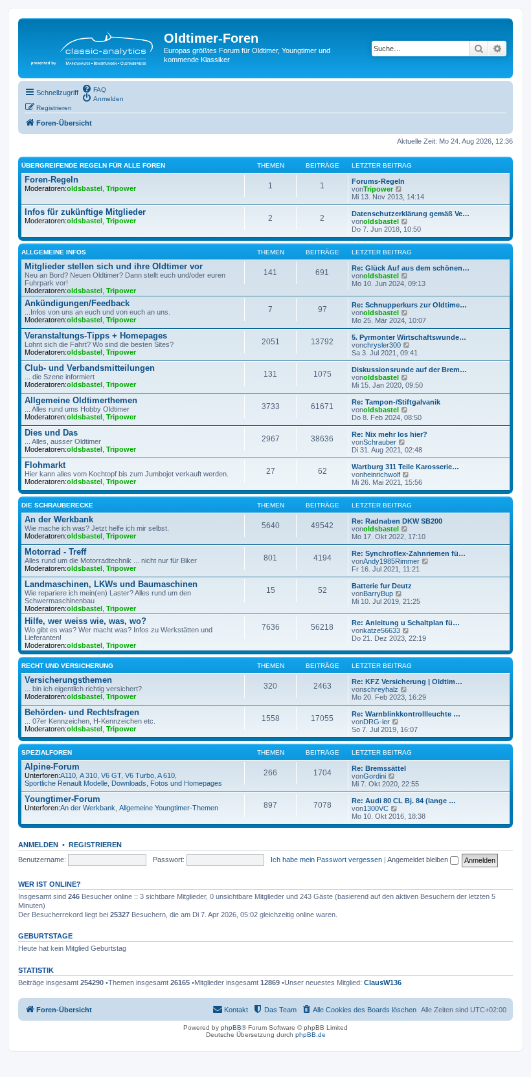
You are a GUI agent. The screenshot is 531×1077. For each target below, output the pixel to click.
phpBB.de (310, 1034)
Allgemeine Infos (53, 252)
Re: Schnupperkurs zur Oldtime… (409, 305)
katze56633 (381, 630)
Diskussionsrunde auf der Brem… (409, 369)
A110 (68, 775)
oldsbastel (84, 188)
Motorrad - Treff (55, 552)
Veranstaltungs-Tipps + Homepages (96, 335)
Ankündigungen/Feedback (77, 303)
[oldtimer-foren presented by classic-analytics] (92, 44)
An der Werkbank (59, 519)
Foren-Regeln (51, 179)
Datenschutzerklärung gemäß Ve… (410, 213)
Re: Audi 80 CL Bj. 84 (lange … (404, 801)
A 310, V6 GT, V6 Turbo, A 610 (127, 775)
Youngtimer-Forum (62, 799)
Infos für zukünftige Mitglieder (85, 212)
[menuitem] (94, 88)
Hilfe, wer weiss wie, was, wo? (85, 621)
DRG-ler (376, 722)
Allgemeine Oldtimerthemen (81, 400)
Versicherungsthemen (68, 680)
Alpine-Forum (52, 767)
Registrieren (95, 845)
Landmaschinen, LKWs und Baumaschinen (111, 584)
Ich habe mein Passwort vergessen (326, 859)
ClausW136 (382, 982)
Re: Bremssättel (379, 768)
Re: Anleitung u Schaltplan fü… (406, 623)
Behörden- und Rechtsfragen (82, 712)
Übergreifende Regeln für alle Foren (93, 165)
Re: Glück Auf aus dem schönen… (410, 268)
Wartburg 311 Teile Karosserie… (405, 467)
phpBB (231, 1027)
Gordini (374, 776)
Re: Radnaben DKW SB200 (397, 521)
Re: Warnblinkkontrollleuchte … (406, 714)
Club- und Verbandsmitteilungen (90, 368)
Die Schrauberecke (57, 505)
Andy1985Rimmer (391, 561)
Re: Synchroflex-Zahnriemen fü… (409, 553)
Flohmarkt (45, 465)
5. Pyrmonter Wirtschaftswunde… (409, 337)
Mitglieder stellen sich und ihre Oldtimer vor (114, 266)
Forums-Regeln (378, 181)
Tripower (121, 188)
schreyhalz (380, 689)
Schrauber (379, 442)
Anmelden (38, 845)
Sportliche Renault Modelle (66, 783)
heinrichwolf (381, 474)
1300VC (376, 808)
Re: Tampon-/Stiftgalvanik (396, 402)
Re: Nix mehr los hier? (389, 434)
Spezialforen (46, 752)
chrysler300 (382, 345)
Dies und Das (51, 433)
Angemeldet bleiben (418, 859)
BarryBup (378, 593)
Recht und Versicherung (67, 665)
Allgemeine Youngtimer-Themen (168, 808)
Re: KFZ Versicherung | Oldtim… (407, 681)
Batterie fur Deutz (382, 586)
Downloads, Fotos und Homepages (166, 783)
